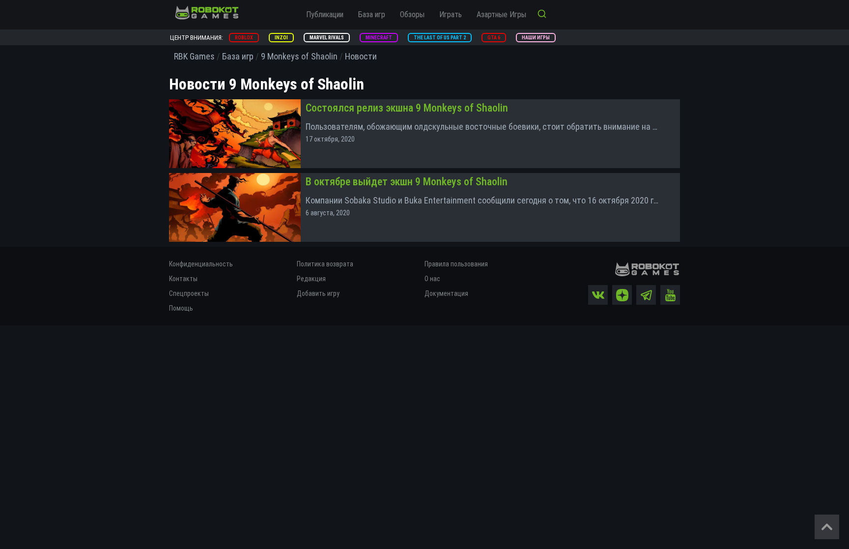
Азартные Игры (501, 14)
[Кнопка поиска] (542, 15)
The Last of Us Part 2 (440, 37)
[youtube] (670, 295)
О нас (432, 279)
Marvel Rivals (327, 37)
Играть (450, 14)
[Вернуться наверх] (827, 527)
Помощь (181, 308)
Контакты (183, 279)
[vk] (598, 295)
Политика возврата (325, 264)
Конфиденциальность (201, 264)
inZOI (281, 37)
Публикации (324, 14)
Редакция (311, 279)
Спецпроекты (189, 293)
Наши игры (536, 37)
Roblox (244, 37)
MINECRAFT (379, 37)
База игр (371, 14)
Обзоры (412, 14)
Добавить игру (318, 293)
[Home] (207, 12)
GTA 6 (493, 37)
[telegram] (646, 295)
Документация (446, 293)
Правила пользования (456, 264)
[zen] (622, 295)
